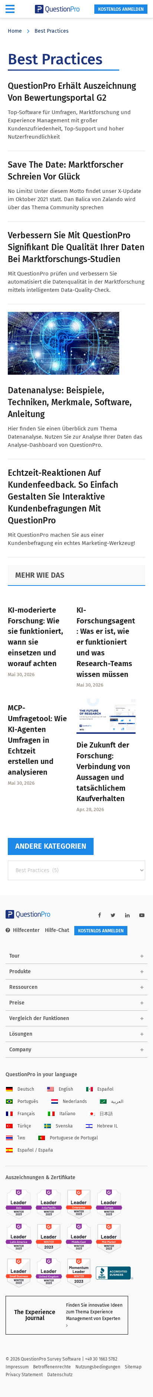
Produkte (20, 971)
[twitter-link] (113, 915)
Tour (14, 956)
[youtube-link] (141, 915)
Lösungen (20, 1034)
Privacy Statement (24, 1374)
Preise (17, 1003)
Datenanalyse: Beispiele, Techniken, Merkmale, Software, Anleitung (70, 402)
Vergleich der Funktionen (39, 1018)
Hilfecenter (26, 930)
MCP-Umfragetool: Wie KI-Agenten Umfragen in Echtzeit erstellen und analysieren (37, 740)
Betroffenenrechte (52, 1366)
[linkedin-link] (127, 915)
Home (15, 31)
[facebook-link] (99, 915)
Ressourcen (23, 987)
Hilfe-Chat (57, 930)
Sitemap (133, 1366)
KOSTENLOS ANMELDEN (121, 9)
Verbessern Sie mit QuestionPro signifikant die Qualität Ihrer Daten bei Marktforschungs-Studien (76, 247)
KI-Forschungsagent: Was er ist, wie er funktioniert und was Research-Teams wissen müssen (105, 642)
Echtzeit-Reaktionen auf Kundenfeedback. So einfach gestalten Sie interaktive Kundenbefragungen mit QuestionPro (63, 497)
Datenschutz (59, 1374)
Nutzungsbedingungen (97, 1366)
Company (20, 1049)
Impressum (17, 1366)
